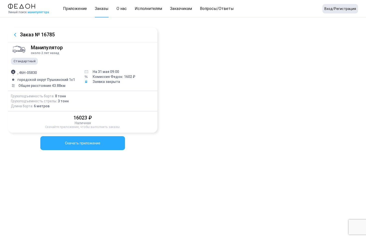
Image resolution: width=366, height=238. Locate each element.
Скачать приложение (82, 143)
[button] (75, 8)
